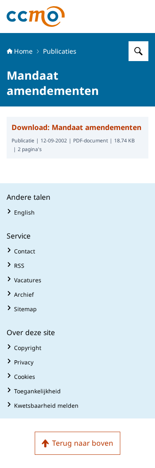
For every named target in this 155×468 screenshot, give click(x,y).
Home (23, 51)
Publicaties (59, 51)
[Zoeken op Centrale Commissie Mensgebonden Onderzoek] (138, 51)
